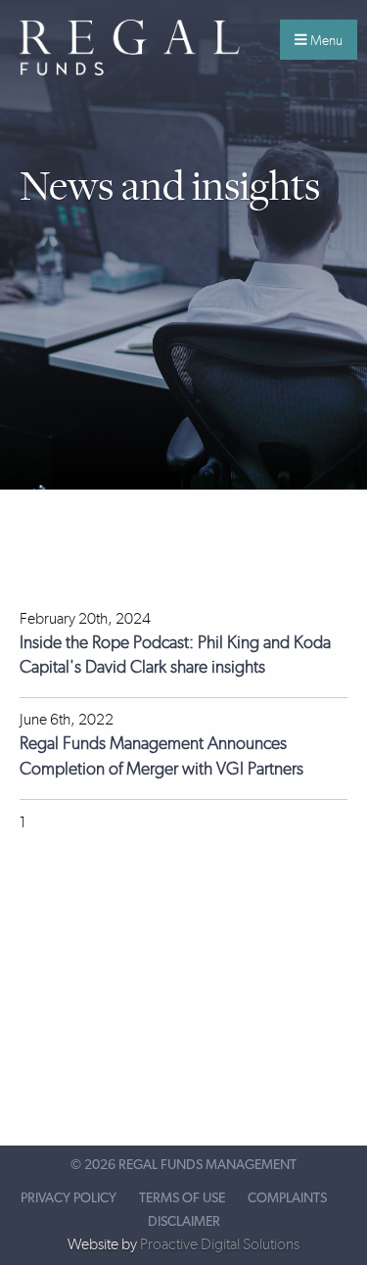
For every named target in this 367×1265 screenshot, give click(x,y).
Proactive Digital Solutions (219, 1244)
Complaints (287, 1198)
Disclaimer (184, 1222)
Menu (325, 40)
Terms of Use (182, 1198)
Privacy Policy (68, 1198)
